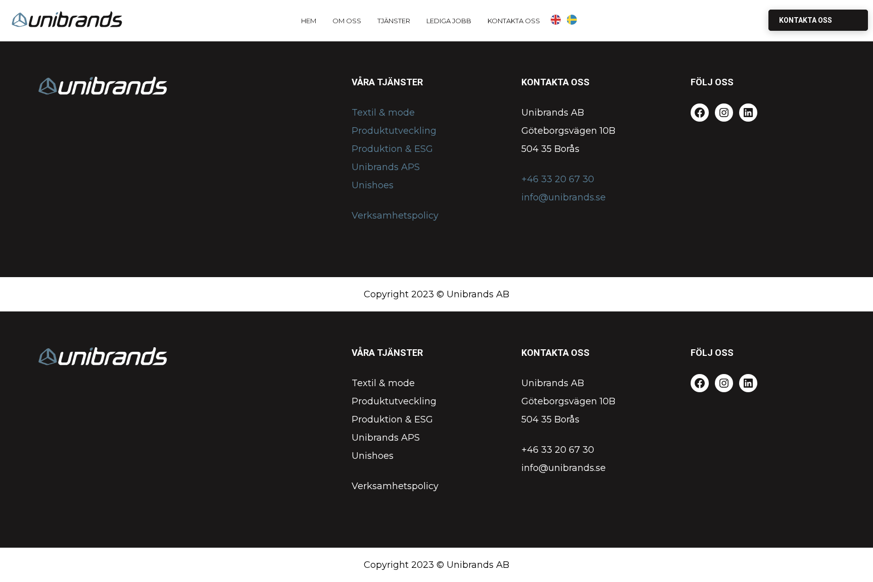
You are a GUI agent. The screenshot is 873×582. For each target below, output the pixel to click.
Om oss (346, 21)
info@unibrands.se (563, 197)
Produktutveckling (394, 130)
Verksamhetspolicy (395, 215)
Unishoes (373, 185)
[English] (556, 20)
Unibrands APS (386, 167)
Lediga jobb (448, 21)
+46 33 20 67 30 (557, 179)
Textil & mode (383, 112)
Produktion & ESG (392, 148)
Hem (308, 21)
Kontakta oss (514, 21)
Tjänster (393, 21)
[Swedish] (572, 20)
